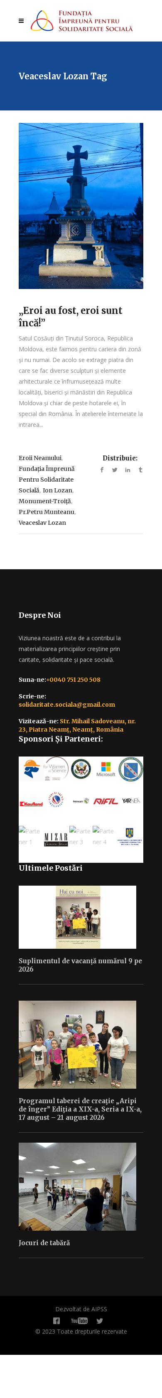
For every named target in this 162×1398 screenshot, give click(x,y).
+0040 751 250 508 (73, 679)
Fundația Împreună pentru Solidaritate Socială (47, 479)
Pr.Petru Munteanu (46, 512)
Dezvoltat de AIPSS (81, 1309)
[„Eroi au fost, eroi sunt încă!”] (81, 206)
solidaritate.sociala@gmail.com (67, 704)
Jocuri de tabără (44, 1243)
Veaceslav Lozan (42, 522)
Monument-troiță (45, 501)
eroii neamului (40, 458)
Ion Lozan (57, 490)
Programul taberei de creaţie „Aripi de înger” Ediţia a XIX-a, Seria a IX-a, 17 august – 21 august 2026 (80, 1109)
